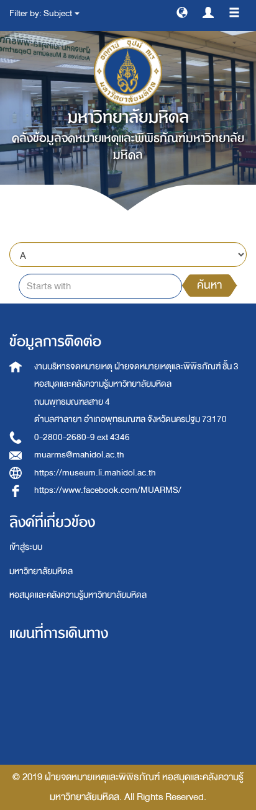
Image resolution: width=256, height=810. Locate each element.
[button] (182, 12)
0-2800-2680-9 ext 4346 (82, 437)
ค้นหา (209, 285)
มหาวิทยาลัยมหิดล (41, 571)
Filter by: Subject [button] (41, 13)
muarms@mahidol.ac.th (79, 454)
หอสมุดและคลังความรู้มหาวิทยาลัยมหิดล (78, 595)
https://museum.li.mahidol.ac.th (95, 472)
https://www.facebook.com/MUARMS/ (107, 490)
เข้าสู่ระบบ (25, 547)
